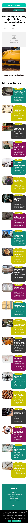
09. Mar (18, 445)
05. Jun (19, 195)
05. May (18, 266)
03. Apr (18, 356)
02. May (18, 302)
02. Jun (19, 231)
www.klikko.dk (15, 500)
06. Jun (18, 177)
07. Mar (18, 463)
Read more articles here (14, 75)
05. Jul (18, 106)
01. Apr (18, 409)
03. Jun (19, 213)
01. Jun (18, 249)
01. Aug (19, 88)
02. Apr (18, 373)
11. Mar (18, 427)
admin (13, 28)
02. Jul (18, 124)
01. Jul (18, 142)
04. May (18, 284)
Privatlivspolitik (16, 520)
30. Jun (19, 160)
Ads (14, 509)
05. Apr (18, 338)
